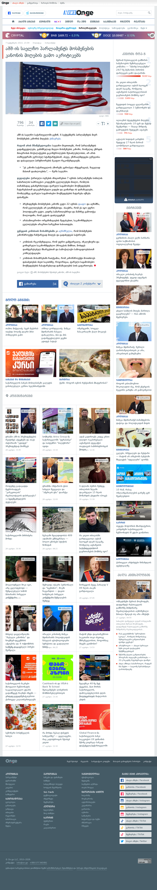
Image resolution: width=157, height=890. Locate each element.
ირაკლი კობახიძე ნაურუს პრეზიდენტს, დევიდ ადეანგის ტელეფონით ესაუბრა (133, 265)
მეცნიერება (49, 802)
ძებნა (62, 3)
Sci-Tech (49, 792)
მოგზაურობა (87, 799)
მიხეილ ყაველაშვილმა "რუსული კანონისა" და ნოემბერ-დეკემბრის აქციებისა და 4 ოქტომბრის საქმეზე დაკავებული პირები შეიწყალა (20, 627)
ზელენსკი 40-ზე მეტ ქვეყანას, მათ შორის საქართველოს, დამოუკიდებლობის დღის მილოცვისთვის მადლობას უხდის (94, 676)
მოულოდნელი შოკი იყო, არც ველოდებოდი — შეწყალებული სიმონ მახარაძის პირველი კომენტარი (20, 577)
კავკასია (9, 787)
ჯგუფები (15, 13)
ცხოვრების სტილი (93, 792)
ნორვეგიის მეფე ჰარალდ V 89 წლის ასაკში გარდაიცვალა (94, 577)
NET (57, 21)
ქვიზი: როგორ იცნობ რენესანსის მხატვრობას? (86, 367)
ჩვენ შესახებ (72, 761)
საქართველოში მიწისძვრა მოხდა (20, 528)
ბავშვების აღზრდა (90, 784)
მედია (8, 826)
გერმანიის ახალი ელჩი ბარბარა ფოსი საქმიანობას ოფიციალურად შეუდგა (133, 229)
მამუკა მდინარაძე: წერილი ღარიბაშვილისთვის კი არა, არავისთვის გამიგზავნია (133, 338)
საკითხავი (109, 21)
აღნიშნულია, (66, 231)
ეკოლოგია (10, 802)
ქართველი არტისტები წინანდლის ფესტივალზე (133, 552)
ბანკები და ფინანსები (53, 777)
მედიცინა (86, 781)
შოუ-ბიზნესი (49, 813)
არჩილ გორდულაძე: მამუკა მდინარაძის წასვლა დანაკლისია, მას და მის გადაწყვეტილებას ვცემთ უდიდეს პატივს (59, 324)
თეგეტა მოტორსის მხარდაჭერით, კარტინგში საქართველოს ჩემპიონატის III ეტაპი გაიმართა (133, 517)
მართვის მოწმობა (49, 3)
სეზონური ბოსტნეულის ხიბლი (20, 725)
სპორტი (48, 817)
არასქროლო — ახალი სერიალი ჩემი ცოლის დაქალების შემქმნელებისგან (133, 648)
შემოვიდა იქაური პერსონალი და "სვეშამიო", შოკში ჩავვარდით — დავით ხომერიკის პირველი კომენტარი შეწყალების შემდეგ (57, 577)
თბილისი (10, 812)
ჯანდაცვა (10, 809)
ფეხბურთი (48, 821)
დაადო (82, 204)
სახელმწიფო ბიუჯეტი (53, 784)
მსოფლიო (10, 784)
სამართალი (11, 819)
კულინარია (87, 805)
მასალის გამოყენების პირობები (126, 761)
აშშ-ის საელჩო (72, 272)
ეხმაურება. (55, 138)
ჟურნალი (44, 21)
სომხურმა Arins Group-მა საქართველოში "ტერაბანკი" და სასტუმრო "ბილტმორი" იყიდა (57, 429)
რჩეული (125, 21)
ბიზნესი (47, 781)
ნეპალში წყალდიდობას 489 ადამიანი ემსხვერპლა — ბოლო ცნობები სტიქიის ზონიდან (57, 528)
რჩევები (85, 826)
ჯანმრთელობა (91, 774)
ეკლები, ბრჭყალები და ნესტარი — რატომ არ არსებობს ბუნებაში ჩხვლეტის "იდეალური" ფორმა (133, 444)
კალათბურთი (50, 828)
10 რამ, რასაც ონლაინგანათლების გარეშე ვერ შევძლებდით (133, 481)
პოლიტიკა (104, 28)
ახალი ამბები (18, 3)
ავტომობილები (88, 802)
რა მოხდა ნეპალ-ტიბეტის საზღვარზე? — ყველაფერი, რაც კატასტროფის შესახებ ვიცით (57, 725)
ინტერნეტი (48, 799)
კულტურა (49, 806)
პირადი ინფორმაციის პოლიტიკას (92, 868)
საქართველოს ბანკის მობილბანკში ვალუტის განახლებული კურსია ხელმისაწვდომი (32, 368)
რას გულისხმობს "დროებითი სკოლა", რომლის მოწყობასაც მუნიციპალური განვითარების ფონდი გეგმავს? (132, 638)
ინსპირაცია (87, 822)
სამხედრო (10, 794)
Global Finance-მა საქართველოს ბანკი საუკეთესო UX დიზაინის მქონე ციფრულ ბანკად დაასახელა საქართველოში (94, 725)
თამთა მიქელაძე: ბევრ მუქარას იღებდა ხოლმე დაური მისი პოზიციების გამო (23, 321)
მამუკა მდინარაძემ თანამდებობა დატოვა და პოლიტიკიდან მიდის (133, 410)
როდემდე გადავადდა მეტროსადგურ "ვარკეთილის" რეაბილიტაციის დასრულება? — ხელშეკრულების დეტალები (20, 479)
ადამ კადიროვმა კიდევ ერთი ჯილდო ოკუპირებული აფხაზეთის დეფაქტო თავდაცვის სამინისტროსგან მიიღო (94, 429)
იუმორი (85, 812)
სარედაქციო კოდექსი (100, 761)
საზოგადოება (118, 28)
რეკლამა (139, 21)
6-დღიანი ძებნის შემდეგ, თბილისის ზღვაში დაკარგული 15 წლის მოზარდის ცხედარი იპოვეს (94, 479)
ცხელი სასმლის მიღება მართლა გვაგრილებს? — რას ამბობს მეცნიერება (133, 302)
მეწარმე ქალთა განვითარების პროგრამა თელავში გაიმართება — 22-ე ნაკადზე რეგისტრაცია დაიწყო (135, 657)
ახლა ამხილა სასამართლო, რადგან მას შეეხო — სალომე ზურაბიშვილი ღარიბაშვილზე (135, 666)
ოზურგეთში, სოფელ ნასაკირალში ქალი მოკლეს (95, 319)
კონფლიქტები (12, 791)
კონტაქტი (147, 761)
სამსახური (86, 816)
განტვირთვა (32, 3)
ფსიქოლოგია (88, 777)
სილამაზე (86, 795)
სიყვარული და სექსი (91, 819)
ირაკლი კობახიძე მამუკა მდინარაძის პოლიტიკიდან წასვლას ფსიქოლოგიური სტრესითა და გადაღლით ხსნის (57, 627)
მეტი (143, 28)
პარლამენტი (50, 43)
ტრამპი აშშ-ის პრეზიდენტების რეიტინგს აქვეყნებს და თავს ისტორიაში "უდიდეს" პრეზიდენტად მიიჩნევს (20, 429)
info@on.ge (22, 863)
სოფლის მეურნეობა (53, 787)
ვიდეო (69, 21)
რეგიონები (10, 816)
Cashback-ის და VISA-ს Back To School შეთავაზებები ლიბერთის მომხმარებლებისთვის (57, 676)
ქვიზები (94, 21)
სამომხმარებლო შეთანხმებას (60, 868)
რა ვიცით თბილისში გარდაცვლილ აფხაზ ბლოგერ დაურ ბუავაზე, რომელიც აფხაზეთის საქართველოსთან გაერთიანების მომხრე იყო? (94, 528)
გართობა (86, 809)
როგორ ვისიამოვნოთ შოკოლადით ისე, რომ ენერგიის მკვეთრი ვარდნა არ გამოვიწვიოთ (133, 375)
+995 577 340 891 (38, 863)
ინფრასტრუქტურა (14, 822)
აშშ (34, 272)
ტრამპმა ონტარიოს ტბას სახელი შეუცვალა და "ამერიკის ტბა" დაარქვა (57, 479)
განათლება (11, 805)
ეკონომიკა (132, 28)
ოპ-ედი (81, 21)
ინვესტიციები (36, 13)
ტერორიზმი (11, 781)
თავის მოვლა (88, 787)
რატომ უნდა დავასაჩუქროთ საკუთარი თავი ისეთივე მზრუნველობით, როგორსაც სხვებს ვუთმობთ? (94, 627)
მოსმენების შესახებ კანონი (51, 272)
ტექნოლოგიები (50, 795)
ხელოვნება (49, 810)
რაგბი (46, 824)
